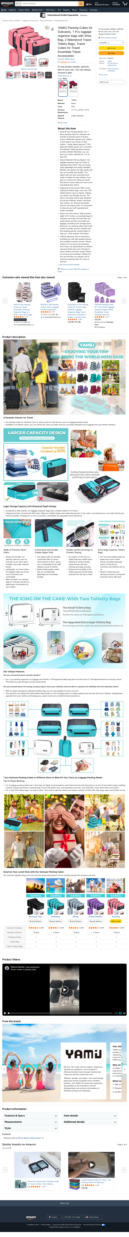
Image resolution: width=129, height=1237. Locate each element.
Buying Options (35, 921)
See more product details (69, 265)
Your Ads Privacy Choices (92, 1225)
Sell (59, 10)
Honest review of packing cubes (23, 969)
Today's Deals (23, 10)
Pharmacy (83, 10)
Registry (66, 10)
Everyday (93, 10)
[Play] (4, 1013)
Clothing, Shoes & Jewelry (11, 21)
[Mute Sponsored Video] (57, 1175)
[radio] (9, 75)
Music (74, 10)
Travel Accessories (46, 21)
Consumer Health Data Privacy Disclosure (67, 1225)
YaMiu (110, 61)
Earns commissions (33, 967)
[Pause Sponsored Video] (57, 1170)
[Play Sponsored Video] (91, 1165)
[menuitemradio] (120, 1013)
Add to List (104, 82)
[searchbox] (49, 3)
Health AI (12, 10)
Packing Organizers (61, 21)
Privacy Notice (46, 1225)
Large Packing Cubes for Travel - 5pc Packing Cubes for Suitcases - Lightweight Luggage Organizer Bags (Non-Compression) (96, 1181)
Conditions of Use (33, 1225)
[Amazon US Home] (31, 1218)
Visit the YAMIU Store (66, 59)
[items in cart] (125, 4)
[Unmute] (124, 1013)
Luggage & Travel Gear (30, 21)
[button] (3, 10)
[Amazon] (7, 4)
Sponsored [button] (5, 1148)
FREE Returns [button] (64, 76)
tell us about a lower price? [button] (30, 1138)
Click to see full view (29, 69)
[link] (24, 309)
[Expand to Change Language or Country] (61, 1217)
